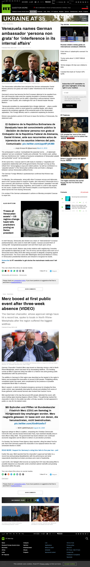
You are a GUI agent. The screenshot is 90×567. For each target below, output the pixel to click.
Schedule (47, 550)
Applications (48, 545)
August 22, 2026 (39, 428)
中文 (23, 533)
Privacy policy (70, 545)
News (3, 543)
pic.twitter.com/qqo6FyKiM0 (38, 143)
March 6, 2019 (42, 148)
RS (17, 1)
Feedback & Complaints (73, 554)
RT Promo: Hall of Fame (73, 550)
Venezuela (23, 275)
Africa (48, 11)
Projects (85, 11)
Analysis (61, 11)
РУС (10, 1)
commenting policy (20, 280)
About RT (69, 547)
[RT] (25, 2)
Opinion (67, 11)
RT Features (54, 11)
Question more (20, 8)
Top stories (65, 24)
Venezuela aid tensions (10, 275)
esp (7, 533)
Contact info (70, 552)
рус (10, 533)
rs (19, 533)
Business (39, 11)
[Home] (6, 8)
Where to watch (49, 547)
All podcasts (84, 192)
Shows (80, 11)
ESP (7, 1)
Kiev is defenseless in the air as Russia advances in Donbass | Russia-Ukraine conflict (58, 7)
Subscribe (5, 260)
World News (33, 11)
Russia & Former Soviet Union (20, 11)
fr (16, 533)
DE (12, 1)
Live (46, 543)
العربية (3, 1)
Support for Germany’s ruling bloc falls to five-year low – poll (30, 450)
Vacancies (69, 557)
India (45, 11)
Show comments (30, 289)
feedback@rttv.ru (16, 282)
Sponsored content (50, 552)
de (14, 533)
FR (15, 1)
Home (4, 23)
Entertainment (74, 11)
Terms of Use (70, 543)
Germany (5, 478)
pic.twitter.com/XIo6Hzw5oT (30, 423)
